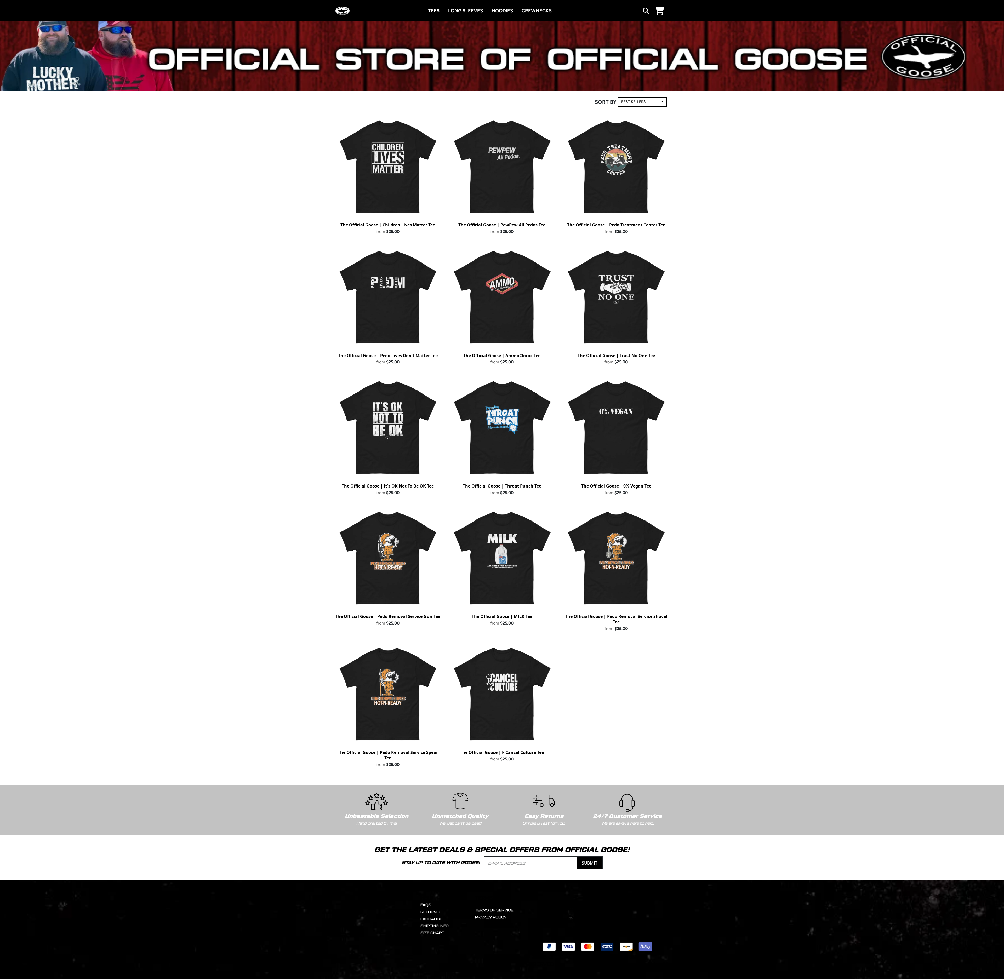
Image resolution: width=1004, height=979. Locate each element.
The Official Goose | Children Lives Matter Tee (387, 225)
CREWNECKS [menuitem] (537, 11)
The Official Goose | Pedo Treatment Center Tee (616, 225)
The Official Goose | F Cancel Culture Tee (502, 752)
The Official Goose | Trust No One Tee (616, 355)
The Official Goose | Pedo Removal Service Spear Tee (388, 755)
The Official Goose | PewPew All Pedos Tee (501, 225)
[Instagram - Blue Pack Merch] (571, 919)
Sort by (606, 102)
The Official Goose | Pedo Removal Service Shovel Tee (616, 619)
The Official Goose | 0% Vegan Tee (616, 486)
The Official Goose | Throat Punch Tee (502, 486)
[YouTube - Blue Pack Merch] (609, 919)
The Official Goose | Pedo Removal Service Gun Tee (387, 616)
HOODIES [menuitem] (502, 11)
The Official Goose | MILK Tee (502, 616)
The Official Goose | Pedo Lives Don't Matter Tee (388, 355)
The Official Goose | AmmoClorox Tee (501, 355)
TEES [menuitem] (434, 11)
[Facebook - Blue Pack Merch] (590, 919)
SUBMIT (589, 863)
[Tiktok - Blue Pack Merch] (629, 919)
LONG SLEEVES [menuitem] (465, 11)
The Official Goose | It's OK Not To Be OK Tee (388, 486)
